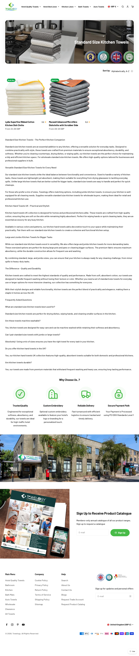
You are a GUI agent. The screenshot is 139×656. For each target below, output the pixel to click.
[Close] (132, 593)
